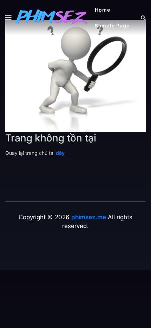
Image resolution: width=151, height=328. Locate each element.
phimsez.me (88, 217)
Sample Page (112, 26)
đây (60, 153)
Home (102, 10)
